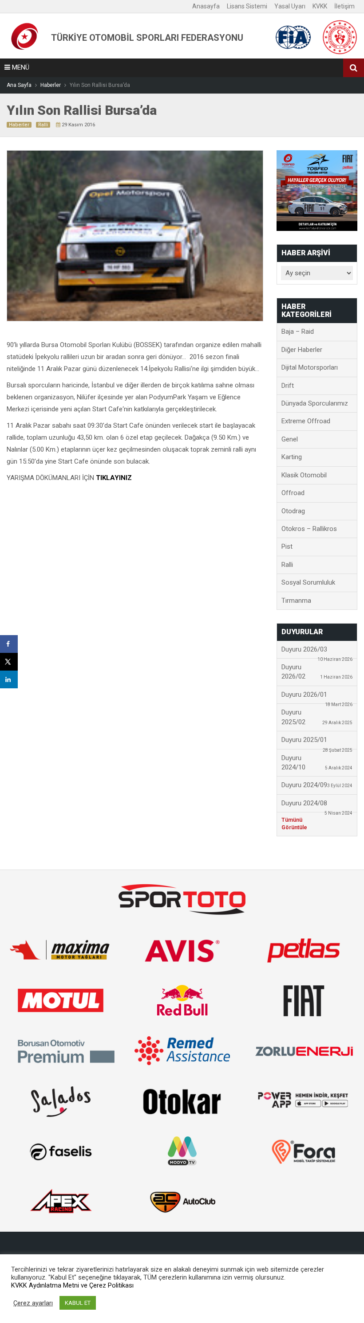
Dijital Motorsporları (309, 367)
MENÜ (19, 67)
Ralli (43, 125)
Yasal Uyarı (289, 6)
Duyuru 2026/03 (317, 652)
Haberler (19, 125)
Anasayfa (206, 6)
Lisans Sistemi (247, 6)
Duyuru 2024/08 (317, 805)
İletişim (344, 6)
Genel (289, 439)
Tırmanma (296, 601)
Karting (291, 457)
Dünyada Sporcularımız (314, 403)
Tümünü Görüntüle (294, 824)
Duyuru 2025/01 (317, 742)
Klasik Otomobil (304, 475)
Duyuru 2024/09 (317, 785)
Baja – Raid (297, 332)
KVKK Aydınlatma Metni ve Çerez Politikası (72, 1285)
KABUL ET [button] (78, 1303)
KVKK (320, 6)
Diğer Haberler (301, 350)
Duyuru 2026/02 (317, 671)
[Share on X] (9, 662)
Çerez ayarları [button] (33, 1303)
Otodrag (293, 511)
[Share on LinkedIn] (9, 679)
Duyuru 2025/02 (317, 717)
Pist (287, 546)
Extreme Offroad (305, 421)
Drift (287, 386)
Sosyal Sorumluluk (308, 582)
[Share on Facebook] (9, 644)
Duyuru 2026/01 (317, 697)
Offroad (293, 493)
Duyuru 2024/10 (317, 762)
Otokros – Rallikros (309, 529)
